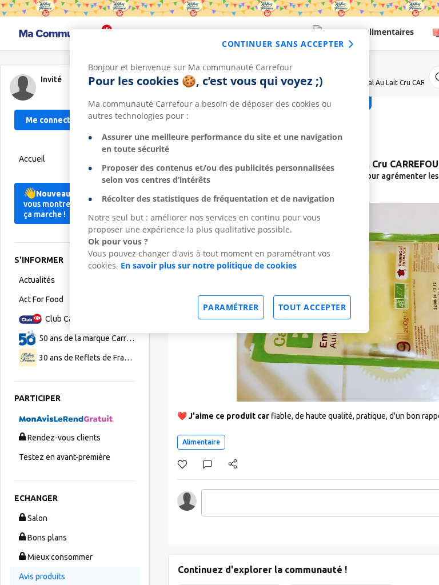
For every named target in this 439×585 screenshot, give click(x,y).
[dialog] (219, 181)
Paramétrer (231, 307)
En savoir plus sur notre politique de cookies (209, 265)
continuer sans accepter (283, 43)
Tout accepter (312, 307)
